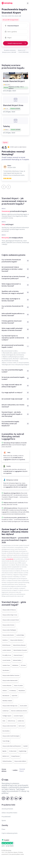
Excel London (23, 705)
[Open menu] (27, 3)
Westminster (6, 695)
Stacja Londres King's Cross (10, 615)
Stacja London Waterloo (16, 640)
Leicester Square (18, 715)
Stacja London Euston (8, 635)
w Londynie (9, 559)
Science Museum (7, 685)
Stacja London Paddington (9, 630)
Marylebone (22, 690)
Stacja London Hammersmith (10, 680)
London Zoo (21, 721)
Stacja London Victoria (8, 625)
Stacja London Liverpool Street (11, 620)
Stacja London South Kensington (11, 736)
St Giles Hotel (12, 751)
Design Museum (15, 756)
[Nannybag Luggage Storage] (9, 3)
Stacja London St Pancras (9, 610)
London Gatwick (7, 650)
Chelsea (5, 690)
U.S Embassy (12, 690)
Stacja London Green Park (9, 726)
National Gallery (17, 660)
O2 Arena (23, 665)
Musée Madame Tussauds (20, 650)
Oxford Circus (11, 721)
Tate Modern (6, 670)
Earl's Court (22, 726)
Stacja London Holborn (20, 761)
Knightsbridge (22, 751)
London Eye (6, 710)
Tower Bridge (6, 741)
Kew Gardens (6, 731)
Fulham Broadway (7, 761)
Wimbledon (15, 665)
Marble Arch (6, 756)
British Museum (7, 645)
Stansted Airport (18, 655)
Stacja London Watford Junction (11, 675)
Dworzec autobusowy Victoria (19, 710)
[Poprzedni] (4, 187)
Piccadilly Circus (7, 655)
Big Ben (5, 751)
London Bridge (20, 635)
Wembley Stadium (7, 700)
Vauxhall (25, 746)
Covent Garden (6, 660)
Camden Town (6, 665)
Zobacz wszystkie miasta (9, 813)
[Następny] (9, 187)
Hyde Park (14, 695)
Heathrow (5, 640)
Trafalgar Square (7, 715)
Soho (4, 721)
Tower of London (18, 685)
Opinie (4, 820)
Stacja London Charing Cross (10, 705)
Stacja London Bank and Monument (12, 746)
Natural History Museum (19, 645)
